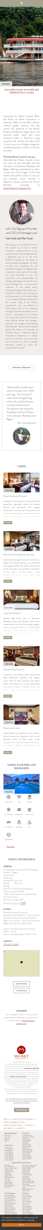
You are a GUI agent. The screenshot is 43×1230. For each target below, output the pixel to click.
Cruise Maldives (8, 1155)
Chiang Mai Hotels (27, 1175)
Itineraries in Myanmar (22, 367)
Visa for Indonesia (27, 1201)
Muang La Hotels (26, 1168)
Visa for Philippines (27, 1212)
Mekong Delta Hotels (28, 1189)
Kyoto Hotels (7, 1187)
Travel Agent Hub (12, 1125)
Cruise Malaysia (8, 1153)
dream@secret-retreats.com (25, 1022)
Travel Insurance (21, 990)
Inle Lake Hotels (26, 1179)
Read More (8, 522)
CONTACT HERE (11, 944)
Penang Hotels (26, 1170)
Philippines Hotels (27, 1149)
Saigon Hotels (26, 1190)
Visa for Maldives (27, 1208)
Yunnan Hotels (8, 1169)
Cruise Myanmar (9, 1156)
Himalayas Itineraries (10, 1200)
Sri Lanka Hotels (26, 1152)
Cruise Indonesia (9, 1149)
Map (5, 1141)
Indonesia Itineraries (10, 1203)
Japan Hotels (25, 1141)
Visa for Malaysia (27, 1206)
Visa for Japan (26, 1203)
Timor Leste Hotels (27, 1157)
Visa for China (26, 1198)
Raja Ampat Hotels (9, 1185)
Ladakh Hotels (8, 1176)
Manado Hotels (8, 1183)
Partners (6, 1138)
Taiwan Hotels (26, 1154)
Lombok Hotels (8, 1182)
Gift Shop (7, 1140)
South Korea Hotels (27, 1151)
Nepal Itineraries (9, 1211)
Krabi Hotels (25, 1176)
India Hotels (25, 1138)
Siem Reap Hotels (9, 1166)
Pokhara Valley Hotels (28, 1181)
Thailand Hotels (26, 1155)
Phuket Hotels (26, 1178)
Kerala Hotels (8, 1174)
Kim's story (7, 1137)
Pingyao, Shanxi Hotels (10, 1168)
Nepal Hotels (25, 1148)
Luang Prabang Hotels (28, 1167)
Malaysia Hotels (26, 1144)
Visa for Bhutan (26, 1195)
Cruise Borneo (8, 1150)
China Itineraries (9, 1198)
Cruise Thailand (8, 1158)
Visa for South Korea (27, 1214)
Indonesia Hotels (26, 1140)
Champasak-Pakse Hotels (29, 1165)
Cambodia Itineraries (10, 1197)
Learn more (30, 1220)
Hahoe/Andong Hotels (28, 1182)
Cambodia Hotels (27, 1135)
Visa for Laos (25, 1204)
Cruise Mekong (8, 1152)
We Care (7, 1128)
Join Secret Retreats (23, 1119)
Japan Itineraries (9, 1204)
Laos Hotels (25, 1143)
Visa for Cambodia (27, 1197)
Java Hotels (7, 1180)
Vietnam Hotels (26, 1159)
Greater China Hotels (28, 1137)
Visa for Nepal (26, 1211)
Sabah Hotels (25, 1171)
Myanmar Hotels (26, 1146)
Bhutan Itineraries (9, 1195)
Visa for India (25, 1200)
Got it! (21, 1225)
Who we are (7, 1135)
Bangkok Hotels (26, 1173)
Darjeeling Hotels (9, 1171)
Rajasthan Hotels (9, 1177)
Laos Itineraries (8, 1206)
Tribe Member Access (14, 1122)
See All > (11, 846)
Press (6, 1119)
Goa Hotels (7, 1172)
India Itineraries (8, 1201)
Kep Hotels (7, 1165)
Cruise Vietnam (8, 1160)
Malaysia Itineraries (9, 1208)
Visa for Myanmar (21, 983)
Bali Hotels (7, 1179)
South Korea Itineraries (10, 1214)
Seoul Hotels (25, 1184)
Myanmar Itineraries (10, 1209)
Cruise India (7, 1147)
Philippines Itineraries (10, 1212)
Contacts (20, 1128)
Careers (28, 1125)
